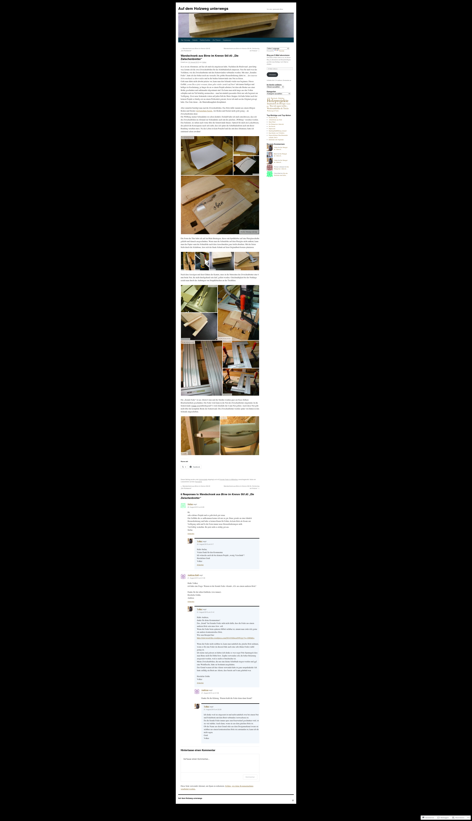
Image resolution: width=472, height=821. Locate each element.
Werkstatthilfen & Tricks (278, 108)
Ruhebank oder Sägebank (276, 140)
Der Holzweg (185, 40)
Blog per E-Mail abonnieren (278, 55)
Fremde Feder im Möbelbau (228, 479)
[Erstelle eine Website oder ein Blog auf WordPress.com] (293, 800)
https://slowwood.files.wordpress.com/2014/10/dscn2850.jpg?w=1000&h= (226, 638)
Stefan (190, 504)
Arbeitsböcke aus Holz (275, 120)
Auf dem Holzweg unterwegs (203, 8)
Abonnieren (272, 75)
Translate (281, 51)
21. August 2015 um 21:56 (210, 693)
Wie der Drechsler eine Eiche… (281, 174)
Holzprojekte (203, 479)
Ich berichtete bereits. (204, 110)
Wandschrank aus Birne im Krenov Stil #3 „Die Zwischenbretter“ (209, 57)
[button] (207, 155)
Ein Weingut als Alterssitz (276, 124)
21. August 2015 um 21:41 (205, 612)
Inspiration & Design (276, 103)
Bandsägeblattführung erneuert (278, 131)
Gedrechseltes (205, 40)
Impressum (227, 40)
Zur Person (217, 40)
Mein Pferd (272, 122)
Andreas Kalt (193, 575)
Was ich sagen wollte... (279, 106)
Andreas (204, 690)
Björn (275, 154)
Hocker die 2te (273, 117)
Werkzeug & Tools (273, 111)
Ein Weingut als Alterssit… (280, 148)
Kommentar (250, 777)
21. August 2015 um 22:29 (212, 709)
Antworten (191, 534)
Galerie (194, 40)
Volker (204, 62)
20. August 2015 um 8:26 (196, 507)
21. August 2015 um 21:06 (196, 578)
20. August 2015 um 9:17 (205, 544)
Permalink (198, 482)
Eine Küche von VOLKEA (276, 133)
